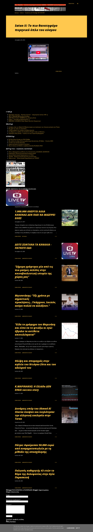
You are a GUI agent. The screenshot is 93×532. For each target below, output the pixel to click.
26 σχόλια (24, 236)
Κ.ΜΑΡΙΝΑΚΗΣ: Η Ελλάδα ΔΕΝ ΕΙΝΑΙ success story (33, 388)
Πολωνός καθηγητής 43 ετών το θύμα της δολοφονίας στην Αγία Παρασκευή (35, 474)
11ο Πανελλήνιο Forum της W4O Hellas (19, 139)
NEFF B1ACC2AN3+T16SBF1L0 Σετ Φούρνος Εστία (22, 118)
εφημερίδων (18, 187)
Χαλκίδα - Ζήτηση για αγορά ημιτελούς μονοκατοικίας (22, 156)
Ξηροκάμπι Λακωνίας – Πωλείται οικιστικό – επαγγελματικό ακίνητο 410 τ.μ (28, 114)
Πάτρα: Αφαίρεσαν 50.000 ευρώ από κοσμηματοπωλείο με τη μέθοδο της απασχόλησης (34, 448)
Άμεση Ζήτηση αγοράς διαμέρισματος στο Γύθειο (21, 155)
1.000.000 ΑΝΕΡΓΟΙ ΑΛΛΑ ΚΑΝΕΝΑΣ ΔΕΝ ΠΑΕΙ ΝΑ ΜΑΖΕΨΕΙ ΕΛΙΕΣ (35, 215)
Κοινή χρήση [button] (59, 71)
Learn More (71, 528)
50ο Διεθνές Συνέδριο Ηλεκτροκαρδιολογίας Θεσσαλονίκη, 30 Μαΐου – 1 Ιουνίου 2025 (31, 141)
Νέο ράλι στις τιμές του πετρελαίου (17, 128)
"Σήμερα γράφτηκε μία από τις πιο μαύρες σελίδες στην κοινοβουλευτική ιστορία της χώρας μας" (34, 272)
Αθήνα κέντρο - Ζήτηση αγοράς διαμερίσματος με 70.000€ (24, 158)
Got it (78, 528)
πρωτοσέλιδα (13, 187)
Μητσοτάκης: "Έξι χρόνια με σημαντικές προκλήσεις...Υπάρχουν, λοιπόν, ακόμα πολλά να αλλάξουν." (35, 300)
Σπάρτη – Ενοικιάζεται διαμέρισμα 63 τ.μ (19, 119)
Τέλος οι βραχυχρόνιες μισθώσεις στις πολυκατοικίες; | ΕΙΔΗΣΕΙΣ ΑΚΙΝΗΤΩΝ (29, 152)
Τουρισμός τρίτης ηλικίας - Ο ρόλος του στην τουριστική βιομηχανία (26, 133)
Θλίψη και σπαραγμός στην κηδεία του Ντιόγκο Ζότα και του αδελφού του (35, 364)
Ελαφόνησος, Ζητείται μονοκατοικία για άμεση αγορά (22, 153)
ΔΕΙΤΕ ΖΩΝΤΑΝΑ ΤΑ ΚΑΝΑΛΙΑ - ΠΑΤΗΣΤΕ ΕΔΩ (33, 246)
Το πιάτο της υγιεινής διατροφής (17, 142)
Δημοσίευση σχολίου (27, 258)
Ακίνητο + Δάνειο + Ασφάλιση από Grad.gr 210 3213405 (30, 13)
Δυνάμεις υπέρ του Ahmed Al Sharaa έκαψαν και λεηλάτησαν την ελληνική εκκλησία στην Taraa (34, 127)
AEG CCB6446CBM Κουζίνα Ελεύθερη (19, 116)
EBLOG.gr (18, 8)
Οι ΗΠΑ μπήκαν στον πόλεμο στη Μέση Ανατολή (21, 130)
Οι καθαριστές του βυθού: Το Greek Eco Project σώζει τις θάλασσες (26, 132)
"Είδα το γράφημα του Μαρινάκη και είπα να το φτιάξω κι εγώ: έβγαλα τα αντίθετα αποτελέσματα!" (35, 329)
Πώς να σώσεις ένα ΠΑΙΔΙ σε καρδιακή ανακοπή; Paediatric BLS (26, 146)
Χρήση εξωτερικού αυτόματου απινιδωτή (19, 144)
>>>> (56, 236)
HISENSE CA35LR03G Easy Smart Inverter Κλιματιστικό (25, 121)
